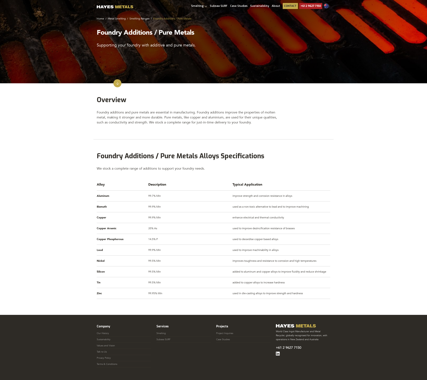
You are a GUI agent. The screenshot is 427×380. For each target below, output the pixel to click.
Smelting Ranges (139, 18)
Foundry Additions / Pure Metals (172, 18)
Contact (290, 6)
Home (100, 18)
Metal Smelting (117, 18)
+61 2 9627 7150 (311, 6)
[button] (199, 6)
